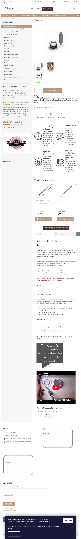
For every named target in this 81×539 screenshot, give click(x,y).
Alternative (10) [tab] (60, 234)
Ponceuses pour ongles (11, 57)
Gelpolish (7, 37)
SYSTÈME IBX (8, 43)
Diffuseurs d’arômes (10, 63)
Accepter (68, 520)
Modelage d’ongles (10, 26)
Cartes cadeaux (9, 66)
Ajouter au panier (54, 90)
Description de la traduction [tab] (44, 234)
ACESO (6, 49)
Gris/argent (49, 417)
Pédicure (7, 52)
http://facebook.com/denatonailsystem (19, 439)
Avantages (38, 2)
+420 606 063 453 (11, 435)
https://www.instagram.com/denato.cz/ (18, 442)
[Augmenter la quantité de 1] (42, 89)
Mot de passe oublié (9, 511)
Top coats (41, 280)
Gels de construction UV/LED (15, 29)
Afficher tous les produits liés (56, 228)
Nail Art (6, 60)
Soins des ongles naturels (12, 46)
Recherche (47, 9)
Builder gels (49, 280)
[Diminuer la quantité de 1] (42, 91)
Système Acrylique (12, 35)
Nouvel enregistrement (10, 508)
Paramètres (14, 534)
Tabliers (6, 69)
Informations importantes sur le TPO (15, 77)
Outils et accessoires (11, 54)
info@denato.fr (11, 432)
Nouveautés (8, 71)
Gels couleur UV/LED (12, 32)
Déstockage (8, 74)
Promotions (8, 80)
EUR (65, 2)
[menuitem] (5, 15)
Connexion (9, 504)
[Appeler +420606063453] (6, 2)
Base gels (59, 280)
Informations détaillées (41, 107)
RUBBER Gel (8, 40)
